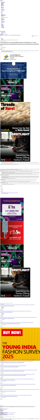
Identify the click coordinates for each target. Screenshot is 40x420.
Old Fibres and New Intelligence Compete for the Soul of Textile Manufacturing (8, 385)
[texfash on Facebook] (1, 27)
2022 (1, 13)
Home (2, 38)
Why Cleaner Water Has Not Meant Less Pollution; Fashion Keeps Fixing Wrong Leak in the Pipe (10, 323)
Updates (3, 4)
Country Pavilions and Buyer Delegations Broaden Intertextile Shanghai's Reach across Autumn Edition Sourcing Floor (12, 362)
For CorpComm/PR (10, 414)
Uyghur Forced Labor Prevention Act (4, 193)
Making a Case (2, 9)
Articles (6, 412)
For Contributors (2, 21)
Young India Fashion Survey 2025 (4, 17)
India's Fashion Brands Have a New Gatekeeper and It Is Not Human (7, 318)
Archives (3, 5)
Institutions (2, 25)
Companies (2, 24)
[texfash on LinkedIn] (3, 27)
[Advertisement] (17, 166)
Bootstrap (19, 418)
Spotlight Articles (3, 2)
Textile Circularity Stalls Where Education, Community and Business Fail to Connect (8, 396)
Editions (5, 412)
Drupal (6, 418)
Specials (3, 3)
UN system (2, 26)
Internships (2, 22)
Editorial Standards (4, 15)
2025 (1, 11)
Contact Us (4, 409)
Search (32, 35)
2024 (1, 12)
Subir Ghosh (3, 19)
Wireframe (3, 7)
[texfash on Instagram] (2, 410)
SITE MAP (2, 0)
